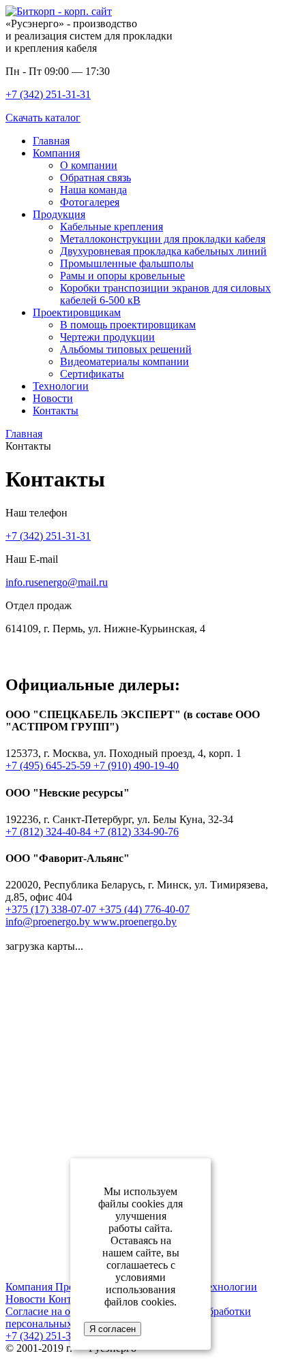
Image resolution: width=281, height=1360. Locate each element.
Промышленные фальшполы (127, 263)
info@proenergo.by (49, 921)
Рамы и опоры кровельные (122, 275)
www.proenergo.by (135, 921)
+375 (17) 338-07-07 (52, 909)
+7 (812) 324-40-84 (49, 831)
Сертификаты (92, 374)
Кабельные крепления (111, 226)
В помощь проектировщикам (128, 324)
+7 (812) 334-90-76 (136, 831)
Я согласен (112, 1329)
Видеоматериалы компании (124, 361)
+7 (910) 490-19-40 (136, 765)
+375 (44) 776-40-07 (144, 909)
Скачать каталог (42, 117)
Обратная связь (95, 177)
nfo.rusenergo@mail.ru (58, 582)
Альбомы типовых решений (126, 349)
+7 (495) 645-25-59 (49, 765)
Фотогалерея (89, 202)
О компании (88, 165)
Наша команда (93, 190)
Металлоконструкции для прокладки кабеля (162, 239)
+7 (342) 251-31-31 (48, 94)
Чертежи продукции (107, 337)
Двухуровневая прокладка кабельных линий (163, 251)
